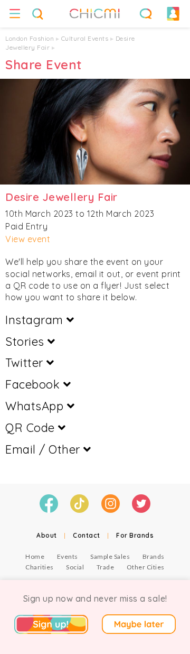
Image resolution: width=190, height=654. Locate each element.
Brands (153, 556)
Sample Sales (110, 556)
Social (75, 567)
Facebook (34, 384)
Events (67, 556)
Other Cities (146, 567)
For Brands (135, 535)
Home (34, 556)
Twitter (25, 362)
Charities (39, 567)
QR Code (31, 427)
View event (27, 239)
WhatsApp (36, 406)
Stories (26, 341)
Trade (106, 567)
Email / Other (44, 449)
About (46, 535)
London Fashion (29, 38)
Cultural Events (85, 38)
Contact (86, 535)
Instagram (35, 319)
